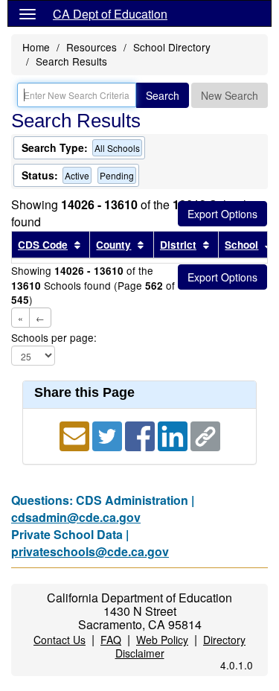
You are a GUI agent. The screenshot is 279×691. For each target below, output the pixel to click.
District (178, 245)
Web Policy (162, 639)
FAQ (110, 639)
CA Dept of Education (110, 13)
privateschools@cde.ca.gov (90, 551)
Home (36, 46)
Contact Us (59, 639)
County (113, 245)
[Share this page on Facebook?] (141, 434)
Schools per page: (54, 338)
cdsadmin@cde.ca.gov (76, 517)
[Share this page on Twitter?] (108, 434)
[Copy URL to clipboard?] (205, 434)
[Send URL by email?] (76, 434)
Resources (91, 46)
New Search (229, 95)
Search (162, 95)
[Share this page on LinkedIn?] (174, 434)
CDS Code (43, 245)
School (241, 245)
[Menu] (27, 13)
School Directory (172, 46)
